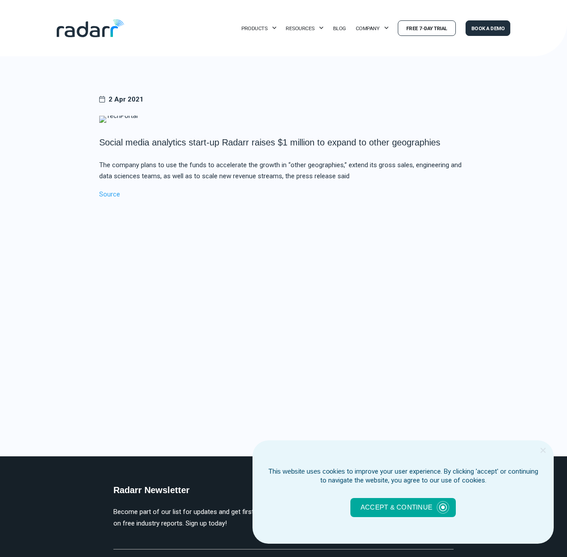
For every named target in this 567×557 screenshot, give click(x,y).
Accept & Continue (396, 507)
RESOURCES (300, 28)
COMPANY (368, 28)
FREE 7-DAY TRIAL (426, 28)
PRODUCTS (254, 28)
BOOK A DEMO (488, 28)
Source (109, 194)
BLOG (339, 28)
